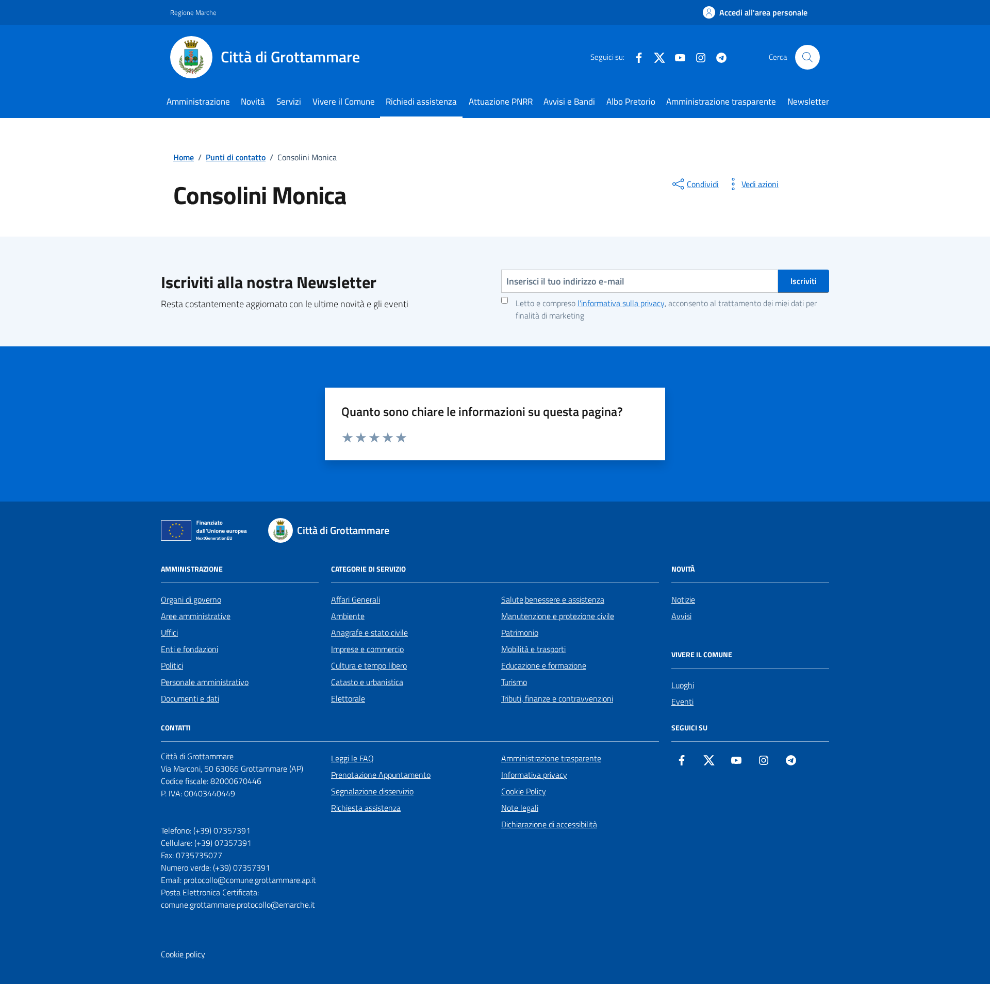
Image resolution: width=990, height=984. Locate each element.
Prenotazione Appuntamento (381, 775)
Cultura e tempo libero (369, 665)
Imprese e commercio (367, 649)
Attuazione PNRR (501, 101)
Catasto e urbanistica (367, 682)
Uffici (169, 632)
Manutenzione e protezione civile (557, 616)
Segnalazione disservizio (372, 791)
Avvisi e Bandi (569, 101)
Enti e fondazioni (189, 649)
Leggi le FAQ (352, 758)
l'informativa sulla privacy (621, 303)
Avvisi (681, 616)
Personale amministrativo (205, 682)
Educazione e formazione (543, 665)
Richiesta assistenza (366, 808)
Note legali (519, 808)
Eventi (682, 701)
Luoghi (682, 685)
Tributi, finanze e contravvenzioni (557, 698)
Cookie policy (183, 954)
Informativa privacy (534, 775)
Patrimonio (519, 632)
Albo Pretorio (630, 101)
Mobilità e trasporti (533, 649)
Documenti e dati (190, 698)
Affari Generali (355, 599)
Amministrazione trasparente (721, 101)
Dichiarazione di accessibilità (549, 824)
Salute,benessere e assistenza (552, 599)
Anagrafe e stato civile (369, 632)
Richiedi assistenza (421, 101)
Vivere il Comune (343, 101)
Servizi (288, 101)
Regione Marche (193, 12)
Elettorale (348, 698)
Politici (172, 665)
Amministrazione (198, 101)
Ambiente (348, 616)
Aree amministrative (195, 616)
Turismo (514, 682)
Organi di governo (191, 599)
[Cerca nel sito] (807, 57)
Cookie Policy (523, 791)
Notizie (683, 599)
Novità (253, 101)
